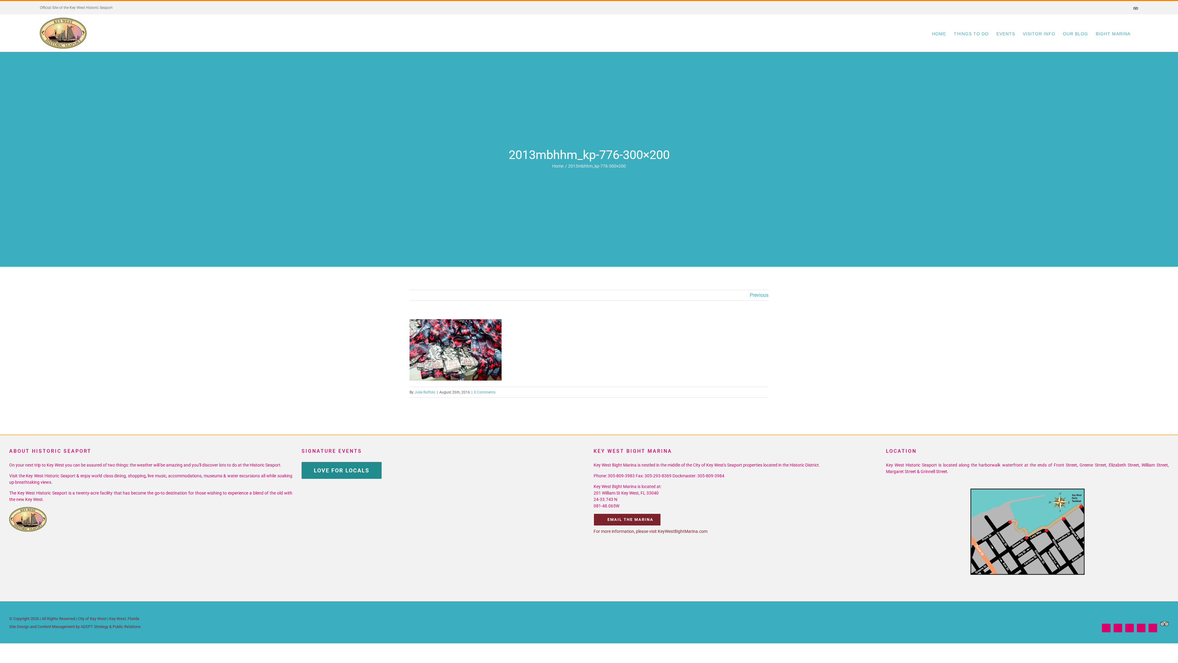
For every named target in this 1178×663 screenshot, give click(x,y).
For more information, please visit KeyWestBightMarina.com (650, 531)
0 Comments (484, 392)
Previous (759, 295)
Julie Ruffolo (424, 392)
